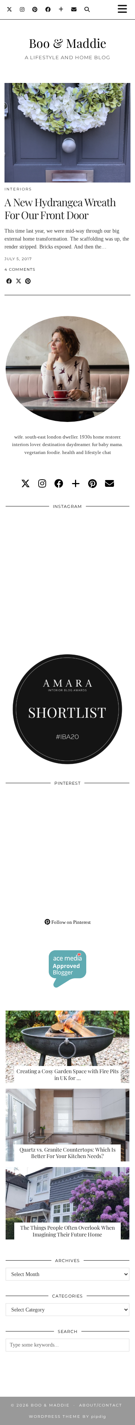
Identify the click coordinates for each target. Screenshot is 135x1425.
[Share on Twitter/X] (18, 281)
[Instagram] (22, 9)
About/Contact (100, 1405)
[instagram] (42, 484)
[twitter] (25, 484)
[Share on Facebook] (9, 281)
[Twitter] (9, 9)
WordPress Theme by (67, 1416)
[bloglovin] (76, 484)
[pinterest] (92, 484)
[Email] (74, 9)
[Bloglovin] (61, 9)
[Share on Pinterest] (28, 281)
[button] (125, 9)
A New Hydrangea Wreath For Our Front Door (60, 208)
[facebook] (58, 484)
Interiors (18, 189)
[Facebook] (48, 9)
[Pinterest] (35, 9)
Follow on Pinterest (70, 922)
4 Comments (19, 269)
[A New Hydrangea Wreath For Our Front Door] (67, 133)
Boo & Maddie (67, 43)
